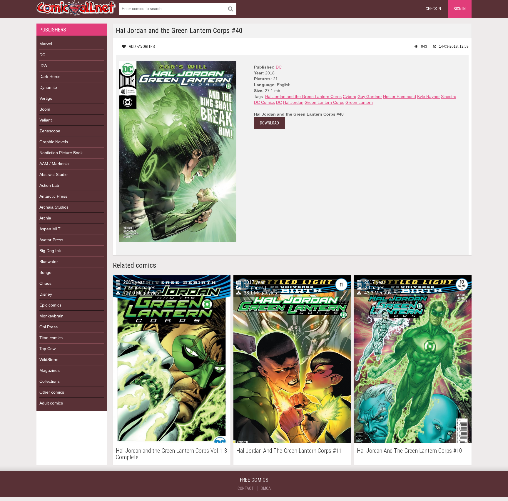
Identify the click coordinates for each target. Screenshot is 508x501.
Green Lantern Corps (324, 102)
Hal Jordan (293, 102)
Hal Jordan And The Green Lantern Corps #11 (289, 450)
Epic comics (50, 305)
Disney (45, 294)
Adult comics (51, 403)
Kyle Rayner (428, 96)
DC (42, 54)
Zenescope (49, 131)
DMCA (266, 488)
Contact (246, 488)
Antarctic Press (53, 196)
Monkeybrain (51, 316)
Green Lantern (359, 102)
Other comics (51, 392)
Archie (45, 218)
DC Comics (264, 102)
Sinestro (448, 96)
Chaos (45, 283)
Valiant (45, 120)
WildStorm (49, 359)
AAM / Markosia (54, 163)
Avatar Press (51, 239)
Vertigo (45, 98)
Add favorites (142, 46)
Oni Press (48, 326)
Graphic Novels (53, 141)
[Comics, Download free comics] (76, 12)
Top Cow (47, 348)
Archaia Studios (53, 207)
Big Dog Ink (50, 250)
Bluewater (48, 261)
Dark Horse (50, 76)
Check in (433, 8)
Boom (44, 109)
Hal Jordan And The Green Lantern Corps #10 (409, 450)
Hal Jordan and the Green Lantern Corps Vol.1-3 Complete (171, 453)
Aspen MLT (50, 229)
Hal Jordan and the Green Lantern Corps (303, 96)
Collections (49, 381)
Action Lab (49, 185)
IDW (43, 65)
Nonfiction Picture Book (61, 152)
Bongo (45, 272)
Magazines (49, 370)
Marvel (45, 43)
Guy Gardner (369, 96)
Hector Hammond (399, 96)
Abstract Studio (53, 174)
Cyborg (349, 96)
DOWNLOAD (269, 123)
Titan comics (51, 337)
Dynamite (48, 87)
